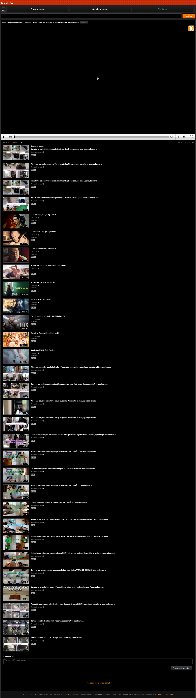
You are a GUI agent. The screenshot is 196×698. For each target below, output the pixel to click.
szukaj (189, 16)
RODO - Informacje (165, 695)
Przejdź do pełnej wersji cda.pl (98, 683)
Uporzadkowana (14, 143)
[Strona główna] (7, 3)
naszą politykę (65, 695)
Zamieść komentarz (182, 668)
